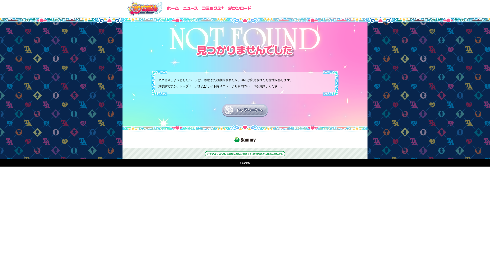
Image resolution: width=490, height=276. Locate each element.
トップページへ (249, 110)
